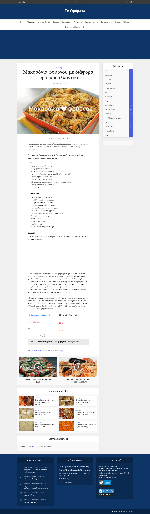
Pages (131, 511)
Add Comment (62, 83)
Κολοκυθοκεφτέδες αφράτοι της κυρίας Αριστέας (83, 402)
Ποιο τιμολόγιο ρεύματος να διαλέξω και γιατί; (74, 470)
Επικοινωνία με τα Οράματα (108, 471)
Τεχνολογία (105, 22)
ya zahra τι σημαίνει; (65, 482)
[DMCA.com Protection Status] (106, 492)
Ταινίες (77, 22)
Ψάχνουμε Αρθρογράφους (107, 477)
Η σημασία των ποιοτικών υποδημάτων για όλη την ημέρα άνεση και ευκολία (36, 486)
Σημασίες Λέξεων (122, 22)
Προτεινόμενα (90, 22)
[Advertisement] (75, 45)
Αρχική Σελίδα (44, 22)
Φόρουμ (56, 22)
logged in (32, 446)
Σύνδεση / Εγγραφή (27, 22)
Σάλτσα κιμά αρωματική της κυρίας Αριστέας (86, 426)
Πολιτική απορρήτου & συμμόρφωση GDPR (113, 468)
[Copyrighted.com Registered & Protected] (105, 483)
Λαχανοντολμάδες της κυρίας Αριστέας (43, 413)
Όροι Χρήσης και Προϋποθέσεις (109, 466)
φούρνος (59, 350)
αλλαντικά (33, 350)
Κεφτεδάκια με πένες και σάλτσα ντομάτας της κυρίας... (44, 402)
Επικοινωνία (116, 511)
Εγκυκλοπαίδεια (71, 27)
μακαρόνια (43, 350)
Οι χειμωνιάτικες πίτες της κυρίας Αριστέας (86, 413)
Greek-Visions (62, 138)
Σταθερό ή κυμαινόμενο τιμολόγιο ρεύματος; (74, 467)
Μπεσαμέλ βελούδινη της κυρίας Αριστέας (44, 426)
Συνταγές (66, 22)
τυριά (51, 350)
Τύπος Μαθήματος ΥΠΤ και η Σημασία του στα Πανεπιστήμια (36, 469)
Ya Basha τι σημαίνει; (66, 479)
